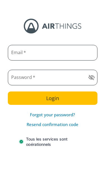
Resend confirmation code (52, 124)
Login (52, 98)
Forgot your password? (52, 114)
